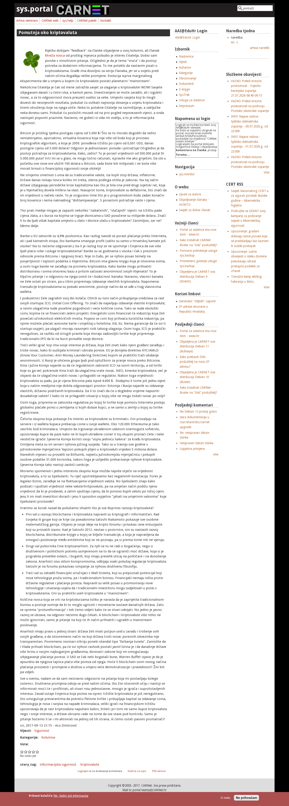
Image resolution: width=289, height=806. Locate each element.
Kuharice (185, 67)
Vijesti (183, 62)
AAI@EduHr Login (187, 37)
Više (266, 172)
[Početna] (83, 14)
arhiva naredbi (259, 48)
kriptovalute (89, 764)
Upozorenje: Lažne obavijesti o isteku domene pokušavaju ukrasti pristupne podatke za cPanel (249, 261)
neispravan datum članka (196, 443)
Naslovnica (186, 56)
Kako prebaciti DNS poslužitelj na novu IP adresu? (194, 361)
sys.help (67, 20)
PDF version (159, 771)
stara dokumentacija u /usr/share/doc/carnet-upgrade (195, 422)
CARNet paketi (86, 20)
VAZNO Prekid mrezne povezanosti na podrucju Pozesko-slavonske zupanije (250, 106)
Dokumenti (186, 83)
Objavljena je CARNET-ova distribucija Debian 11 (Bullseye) (197, 346)
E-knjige (184, 89)
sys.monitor (187, 174)
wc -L (234, 42)
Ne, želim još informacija (71, 795)
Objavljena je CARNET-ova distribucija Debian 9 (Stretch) (197, 276)
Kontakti (105, 20)
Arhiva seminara (27, 20)
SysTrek (184, 95)
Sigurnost (41, 731)
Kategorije (186, 73)
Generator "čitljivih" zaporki (197, 301)
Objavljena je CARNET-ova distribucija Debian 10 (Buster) (197, 377)
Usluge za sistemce (192, 100)
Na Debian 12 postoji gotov (198, 411)
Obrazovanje (187, 78)
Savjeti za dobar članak (194, 210)
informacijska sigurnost (58, 764)
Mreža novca (55, 55)
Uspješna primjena (192, 448)
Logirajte (83, 771)
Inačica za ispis (137, 771)
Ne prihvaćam (246, 798)
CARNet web (50, 20)
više (215, 454)
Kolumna (48, 737)
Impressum (186, 106)
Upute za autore (190, 194)
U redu (225, 798)
